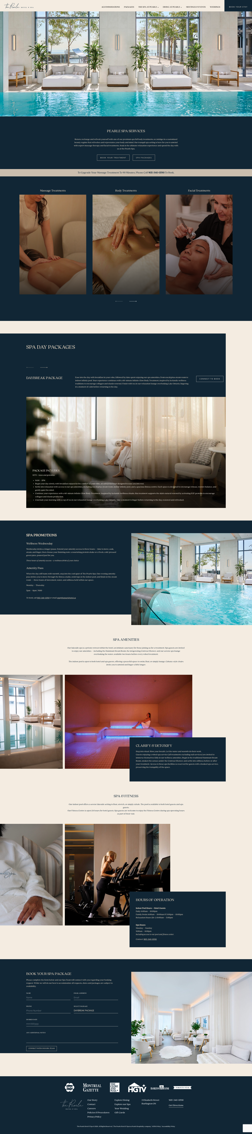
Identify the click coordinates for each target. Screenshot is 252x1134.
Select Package (81, 1006)
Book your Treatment (113, 157)
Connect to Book (210, 379)
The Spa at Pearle (147, 7)
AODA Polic (156, 1126)
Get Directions (176, 1105)
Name (28, 993)
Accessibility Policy (168, 1126)
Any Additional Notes (36, 1033)
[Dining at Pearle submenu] (181, 7)
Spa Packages (144, 157)
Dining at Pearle (171, 7)
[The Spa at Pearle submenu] (158, 7)
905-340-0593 (150, 939)
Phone (29, 1006)
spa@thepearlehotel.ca (66, 598)
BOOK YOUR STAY (238, 7)
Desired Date (31, 1019)
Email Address (80, 993)
